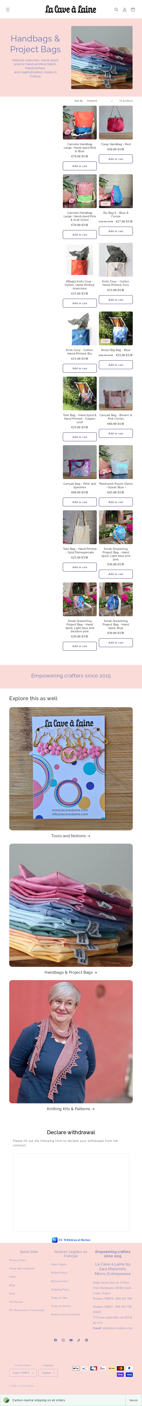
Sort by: (79, 100)
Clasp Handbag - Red (116, 144)
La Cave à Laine (26, 1386)
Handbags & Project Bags (69, 972)
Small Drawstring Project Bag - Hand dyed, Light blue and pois (116, 554)
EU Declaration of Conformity (27, 1310)
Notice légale (58, 1264)
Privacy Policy (17, 1260)
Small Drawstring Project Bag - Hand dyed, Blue (116, 624)
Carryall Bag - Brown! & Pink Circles (116, 417)
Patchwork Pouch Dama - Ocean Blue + (116, 485)
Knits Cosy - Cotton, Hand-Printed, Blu (80, 351)
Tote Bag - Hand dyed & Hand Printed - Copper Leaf (79, 419)
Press (12, 1293)
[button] (8, 10)
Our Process (16, 1301)
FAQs (12, 1276)
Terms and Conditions (21, 1268)
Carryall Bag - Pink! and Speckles (79, 485)
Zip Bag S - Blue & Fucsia (116, 214)
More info (134, 1400)
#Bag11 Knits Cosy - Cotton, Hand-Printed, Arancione (80, 285)
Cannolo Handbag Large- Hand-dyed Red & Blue (80, 148)
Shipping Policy (60, 1289)
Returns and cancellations (65, 1314)
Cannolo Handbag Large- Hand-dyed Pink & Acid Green (80, 216)
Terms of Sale (59, 1297)
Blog (12, 1285)
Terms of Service (61, 1306)
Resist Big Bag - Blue (116, 350)
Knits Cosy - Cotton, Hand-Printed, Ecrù (116, 283)
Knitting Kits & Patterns (69, 1109)
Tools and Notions (68, 836)
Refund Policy (59, 1272)
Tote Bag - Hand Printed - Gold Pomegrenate (80, 550)
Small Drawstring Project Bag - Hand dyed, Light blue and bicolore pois (79, 626)
